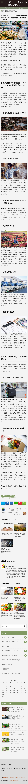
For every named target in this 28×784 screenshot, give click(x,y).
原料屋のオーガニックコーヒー (11, 673)
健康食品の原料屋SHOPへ (8, 777)
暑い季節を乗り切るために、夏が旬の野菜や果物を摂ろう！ (16, 726)
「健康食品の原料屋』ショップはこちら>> (14, 8)
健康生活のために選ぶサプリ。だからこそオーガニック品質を (16, 709)
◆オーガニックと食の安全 (8, 495)
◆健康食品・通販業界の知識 (11, 660)
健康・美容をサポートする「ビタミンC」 (16, 733)
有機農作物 (13, 497)
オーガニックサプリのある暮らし (14, 3)
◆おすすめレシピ (8, 637)
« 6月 (2, 697)
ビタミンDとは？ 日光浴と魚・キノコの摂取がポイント (16, 749)
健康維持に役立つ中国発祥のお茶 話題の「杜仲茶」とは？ (16, 741)
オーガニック (6, 497)
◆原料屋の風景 (7, 664)
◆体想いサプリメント (9, 655)
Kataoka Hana (10, 566)
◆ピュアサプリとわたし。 (10, 650)
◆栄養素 (5, 669)
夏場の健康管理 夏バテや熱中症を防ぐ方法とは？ (16, 718)
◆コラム (6, 646)
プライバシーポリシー (20, 777)
